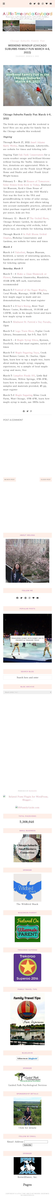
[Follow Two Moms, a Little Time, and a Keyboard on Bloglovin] (27, 1059)
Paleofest (20, 252)
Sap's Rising (23, 306)
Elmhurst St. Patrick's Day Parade (31, 322)
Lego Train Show (24, 331)
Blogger (32, 791)
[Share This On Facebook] (24, 411)
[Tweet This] (27, 411)
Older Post (46, 479)
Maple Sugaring (24, 395)
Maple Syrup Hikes (27, 340)
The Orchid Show (38, 218)
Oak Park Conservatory (31, 155)
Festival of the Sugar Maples (30, 290)
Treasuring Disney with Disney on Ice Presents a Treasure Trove (27, 639)
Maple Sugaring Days (27, 352)
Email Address (15, 1141)
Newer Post (9, 479)
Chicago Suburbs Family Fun (27, 41)
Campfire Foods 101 (24, 375)
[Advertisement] (27, 510)
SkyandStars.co (27, 1195)
